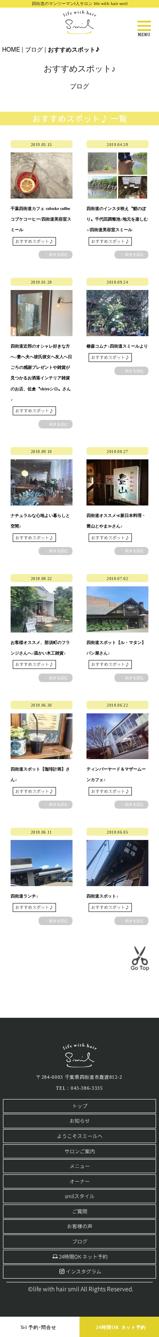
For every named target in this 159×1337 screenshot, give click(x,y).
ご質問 (79, 1211)
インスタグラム (83, 1271)
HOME (11, 49)
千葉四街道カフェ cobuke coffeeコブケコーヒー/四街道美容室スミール (41, 219)
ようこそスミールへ (80, 1136)
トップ (79, 1106)
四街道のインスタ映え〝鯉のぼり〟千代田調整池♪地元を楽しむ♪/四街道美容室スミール (117, 219)
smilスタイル (80, 1196)
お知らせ (80, 1120)
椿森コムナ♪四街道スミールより (117, 346)
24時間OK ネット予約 (83, 1256)
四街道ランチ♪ (24, 896)
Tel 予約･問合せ (38, 1327)
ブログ (34, 49)
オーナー (80, 1181)
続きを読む (58, 254)
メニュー (80, 1166)
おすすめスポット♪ (34, 241)
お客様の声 (79, 1226)
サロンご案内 (79, 1151)
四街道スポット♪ (102, 896)
